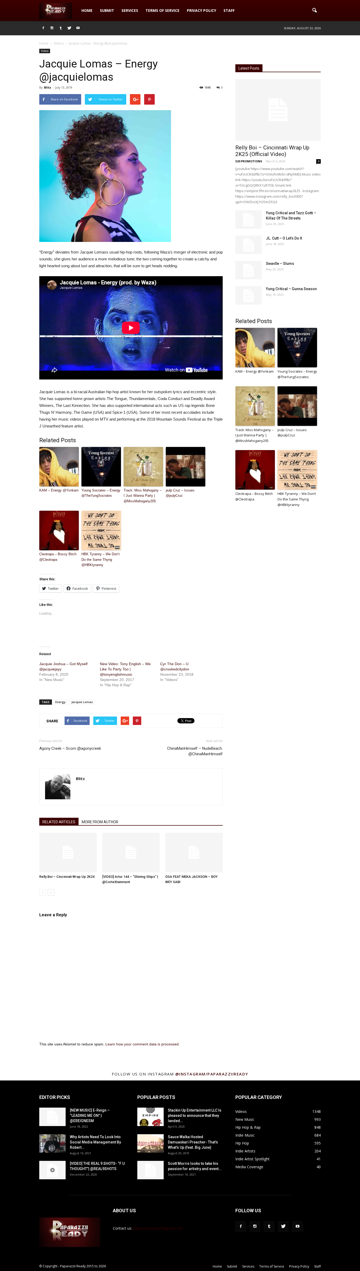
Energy (60, 702)
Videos (44, 51)
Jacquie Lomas (82, 702)
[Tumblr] (61, 28)
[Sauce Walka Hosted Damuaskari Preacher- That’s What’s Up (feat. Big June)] (150, 1143)
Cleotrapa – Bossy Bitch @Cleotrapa (57, 557)
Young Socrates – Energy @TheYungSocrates (100, 493)
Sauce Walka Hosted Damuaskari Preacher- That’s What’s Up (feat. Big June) (193, 1142)
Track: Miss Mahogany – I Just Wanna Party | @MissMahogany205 (143, 495)
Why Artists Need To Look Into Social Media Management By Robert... (95, 1142)
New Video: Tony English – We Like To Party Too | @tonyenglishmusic (125, 669)
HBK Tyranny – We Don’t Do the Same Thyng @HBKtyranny (100, 559)
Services (129, 10)
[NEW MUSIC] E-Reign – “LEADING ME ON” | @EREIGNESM (90, 1115)
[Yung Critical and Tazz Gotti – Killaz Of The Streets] (248, 219)
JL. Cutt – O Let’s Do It (284, 238)
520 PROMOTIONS (248, 161)
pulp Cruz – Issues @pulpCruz (180, 493)
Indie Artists (245, 1150)
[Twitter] (69, 28)
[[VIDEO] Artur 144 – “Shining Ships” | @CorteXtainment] (131, 852)
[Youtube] (78, 28)
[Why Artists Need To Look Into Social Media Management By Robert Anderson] (52, 1143)
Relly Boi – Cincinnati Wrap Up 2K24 (66, 877)
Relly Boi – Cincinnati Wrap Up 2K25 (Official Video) (272, 150)
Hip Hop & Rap (248, 1127)
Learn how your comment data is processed (142, 1044)
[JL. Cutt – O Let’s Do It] (248, 245)
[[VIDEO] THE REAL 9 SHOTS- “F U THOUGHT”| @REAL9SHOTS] (52, 1170)
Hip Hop (242, 1143)
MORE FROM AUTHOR (100, 822)
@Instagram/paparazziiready (211, 1074)
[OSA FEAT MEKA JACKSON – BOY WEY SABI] (194, 852)
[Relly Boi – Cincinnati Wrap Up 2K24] (68, 852)
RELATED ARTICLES (58, 822)
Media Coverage (249, 1166)
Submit (107, 10)
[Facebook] (43, 28)
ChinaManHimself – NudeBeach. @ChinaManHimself (195, 751)
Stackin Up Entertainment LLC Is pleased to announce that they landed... (194, 1115)
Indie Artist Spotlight (252, 1158)
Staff (229, 10)
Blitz (47, 87)
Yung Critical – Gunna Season (291, 289)
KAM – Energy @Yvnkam (59, 490)
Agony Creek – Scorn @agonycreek (70, 748)
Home (87, 10)
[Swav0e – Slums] (248, 270)
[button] (314, 10)
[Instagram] (52, 28)
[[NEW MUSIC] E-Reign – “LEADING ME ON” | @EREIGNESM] (52, 1117)
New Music (244, 1119)
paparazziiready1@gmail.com (158, 1228)
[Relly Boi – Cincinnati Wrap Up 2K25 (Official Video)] (278, 110)
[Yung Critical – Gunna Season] (248, 295)
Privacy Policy (201, 10)
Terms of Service (162, 10)
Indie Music (245, 1135)
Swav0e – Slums (280, 263)
